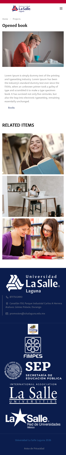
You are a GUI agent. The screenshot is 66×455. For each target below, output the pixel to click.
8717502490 (16, 296)
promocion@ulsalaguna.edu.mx (27, 313)
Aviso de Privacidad (34, 448)
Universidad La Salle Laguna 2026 (33, 440)
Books (11, 107)
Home (5, 19)
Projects (17, 19)
